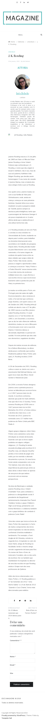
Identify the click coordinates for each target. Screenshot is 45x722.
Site (11, 673)
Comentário (15, 640)
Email (12, 665)
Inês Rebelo (26, 61)
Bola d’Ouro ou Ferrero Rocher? (31, 611)
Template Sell (7, 718)
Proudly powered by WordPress (14, 715)
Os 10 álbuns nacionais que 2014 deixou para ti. (14, 614)
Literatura (11, 52)
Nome (13, 657)
